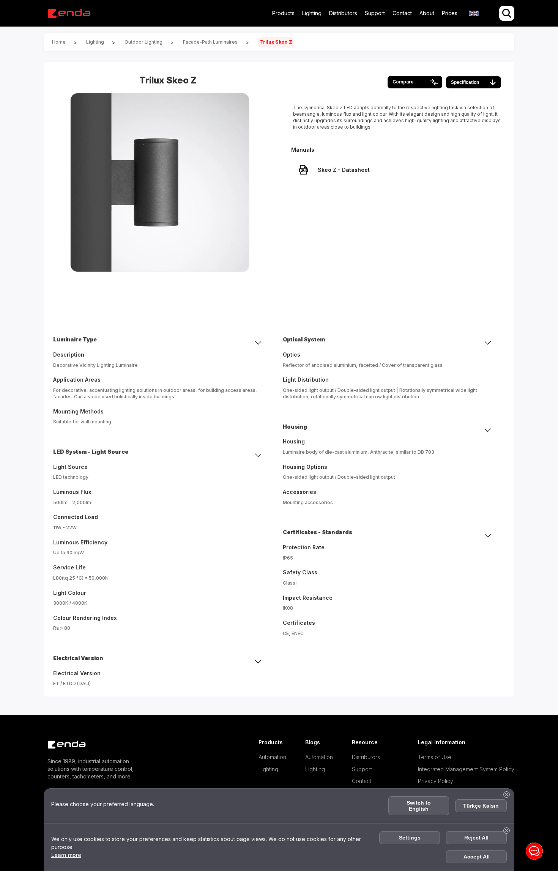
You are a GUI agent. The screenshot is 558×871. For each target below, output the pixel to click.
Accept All (476, 857)
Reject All (476, 838)
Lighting (312, 13)
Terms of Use (435, 757)
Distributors (343, 13)
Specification (465, 82)
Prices (449, 13)
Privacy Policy (435, 781)
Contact (402, 13)
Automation (272, 757)
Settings (410, 838)
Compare (403, 82)
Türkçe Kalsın (481, 806)
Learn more (66, 855)
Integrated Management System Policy (466, 769)
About (426, 13)
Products (283, 13)
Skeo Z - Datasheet (344, 170)
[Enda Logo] (63, 745)
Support (375, 13)
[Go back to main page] (69, 13)
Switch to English (419, 806)
